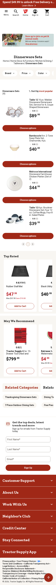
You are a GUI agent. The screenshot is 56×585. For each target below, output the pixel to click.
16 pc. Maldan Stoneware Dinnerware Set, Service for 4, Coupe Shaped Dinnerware (41, 103)
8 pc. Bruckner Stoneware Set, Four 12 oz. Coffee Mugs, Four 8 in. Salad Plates (41, 211)
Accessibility (22, 566)
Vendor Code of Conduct (13, 576)
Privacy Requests (39, 578)
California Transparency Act (36, 564)
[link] (6, 61)
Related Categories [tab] (21, 387)
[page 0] (23, 244)
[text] (34, 63)
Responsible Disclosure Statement (18, 569)
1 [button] (28, 244)
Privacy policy (8, 561)
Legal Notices (8, 566)
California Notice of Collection (16, 578)
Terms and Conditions (12, 564)
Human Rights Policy (37, 574)
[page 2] (32, 244)
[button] (35, 5)
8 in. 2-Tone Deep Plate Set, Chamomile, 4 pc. (41, 138)
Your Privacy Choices (26, 561)
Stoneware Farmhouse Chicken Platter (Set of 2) (40, 175)
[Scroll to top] (48, 577)
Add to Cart (20, 306)
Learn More (27, 5)
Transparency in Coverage (14, 574)
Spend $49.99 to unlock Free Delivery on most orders (28, 2)
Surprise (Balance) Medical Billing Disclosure (22, 571)
